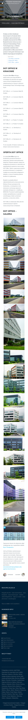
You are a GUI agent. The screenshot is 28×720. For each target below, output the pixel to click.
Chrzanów (13, 680)
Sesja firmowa (6, 638)
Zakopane (8, 698)
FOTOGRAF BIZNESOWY (13, 1)
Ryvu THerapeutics (8, 547)
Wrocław (15, 674)
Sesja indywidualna (8, 640)
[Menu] (25, 2)
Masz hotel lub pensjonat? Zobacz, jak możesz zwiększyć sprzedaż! (17, 623)
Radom (8, 692)
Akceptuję (10, 717)
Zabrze (3, 698)
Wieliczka (19, 696)
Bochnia (17, 678)
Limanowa (4, 686)
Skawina (9, 694)
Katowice (10, 674)
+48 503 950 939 (6, 658)
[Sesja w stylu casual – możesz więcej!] (4, 617)
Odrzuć (19, 717)
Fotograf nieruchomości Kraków (11, 703)
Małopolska (15, 698)
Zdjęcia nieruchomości (9, 642)
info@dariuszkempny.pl (8, 660)
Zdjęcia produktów (8, 646)
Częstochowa (20, 680)
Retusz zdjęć (6, 648)
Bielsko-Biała (10, 678)
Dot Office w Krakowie (14, 58)
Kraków (20, 672)
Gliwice (4, 684)
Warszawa (4, 674)
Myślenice (19, 686)
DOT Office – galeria (14, 62)
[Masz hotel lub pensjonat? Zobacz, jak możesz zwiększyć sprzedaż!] (4, 624)
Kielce (13, 684)
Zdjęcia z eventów (8, 644)
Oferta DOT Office (13, 60)
